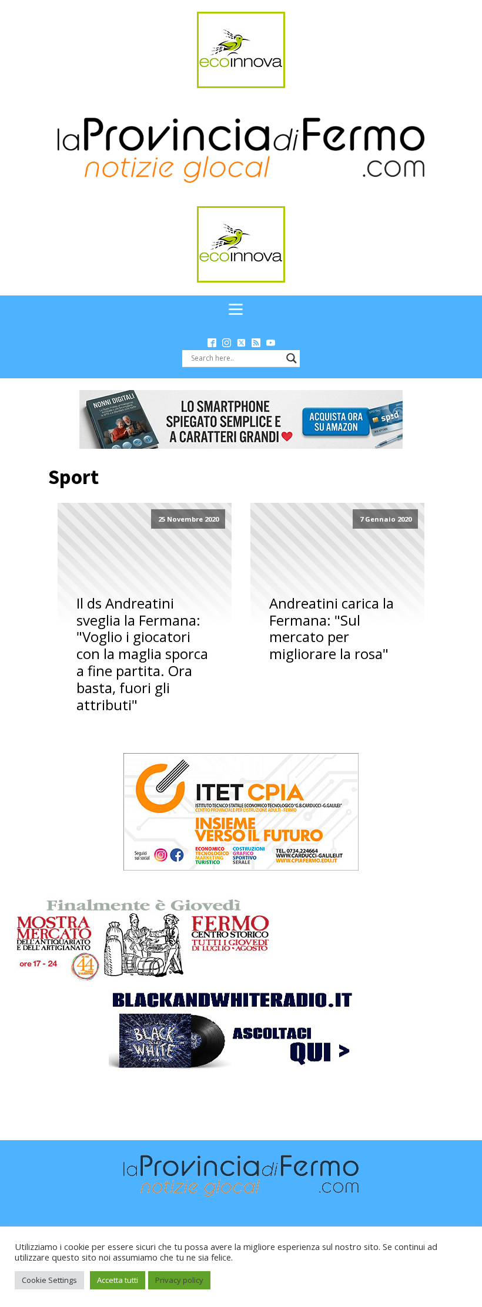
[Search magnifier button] (291, 358)
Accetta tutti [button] (117, 1280)
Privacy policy (179, 1280)
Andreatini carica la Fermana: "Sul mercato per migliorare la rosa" (331, 629)
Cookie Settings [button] (49, 1280)
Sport (73, 477)
